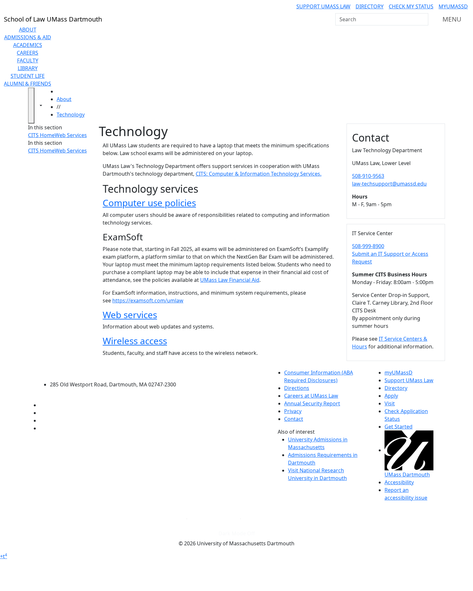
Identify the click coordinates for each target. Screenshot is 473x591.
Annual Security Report (312, 403)
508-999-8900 (368, 246)
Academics (27, 45)
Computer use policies (149, 203)
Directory (370, 6)
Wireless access (135, 341)
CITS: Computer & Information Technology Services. (258, 173)
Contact (293, 418)
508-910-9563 (368, 176)
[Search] (423, 19)
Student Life (28, 75)
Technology (71, 114)
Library (28, 68)
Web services (130, 315)
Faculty (27, 60)
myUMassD (453, 6)
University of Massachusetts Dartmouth (117, 371)
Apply (391, 395)
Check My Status (411, 6)
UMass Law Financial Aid (229, 279)
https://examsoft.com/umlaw (147, 300)
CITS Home (41, 135)
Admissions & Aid (27, 37)
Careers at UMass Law (311, 395)
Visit (390, 403)
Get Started (399, 426)
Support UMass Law (323, 6)
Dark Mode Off (236, 533)
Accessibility (399, 482)
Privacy (292, 411)
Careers (27, 52)
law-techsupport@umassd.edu (389, 183)
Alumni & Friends (27, 83)
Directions (296, 388)
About (27, 29)
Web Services (71, 135)
